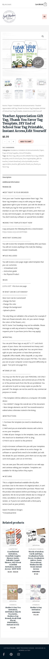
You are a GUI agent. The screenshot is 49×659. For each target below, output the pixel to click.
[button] (43, 36)
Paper (10, 105)
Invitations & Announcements (24, 105)
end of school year (15, 158)
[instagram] (19, 654)
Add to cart (25, 141)
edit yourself (20, 156)
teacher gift (16, 164)
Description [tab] (7, 177)
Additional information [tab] (11, 182)
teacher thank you (27, 164)
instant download (15, 161)
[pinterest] (13, 654)
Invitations (14, 150)
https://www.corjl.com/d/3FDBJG (15, 232)
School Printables (25, 153)
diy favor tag (10, 156)
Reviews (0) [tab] (7, 187)
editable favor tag (31, 156)
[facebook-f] (5, 654)
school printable (26, 161)
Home (5, 105)
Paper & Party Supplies (10, 153)
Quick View (13, 545)
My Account (6, 4)
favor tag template (29, 158)
